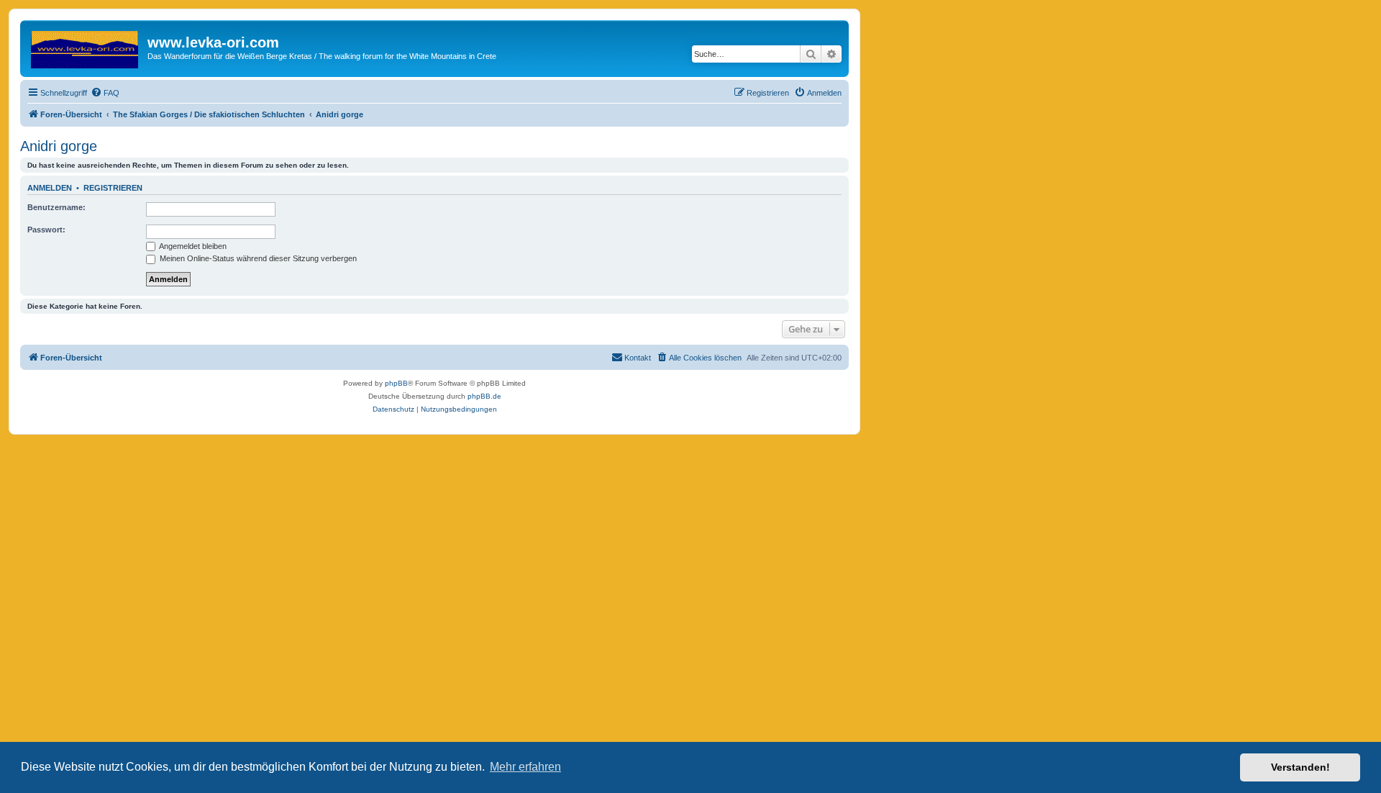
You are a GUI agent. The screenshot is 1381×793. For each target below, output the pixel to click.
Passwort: (46, 229)
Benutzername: (56, 207)
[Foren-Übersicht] (85, 47)
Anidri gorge (58, 146)
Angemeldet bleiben (192, 246)
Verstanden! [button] (1300, 767)
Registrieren (112, 187)
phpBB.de (484, 396)
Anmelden (49, 187)
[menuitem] (105, 92)
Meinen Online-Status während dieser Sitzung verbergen (257, 258)
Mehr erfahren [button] (525, 767)
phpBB (396, 383)
